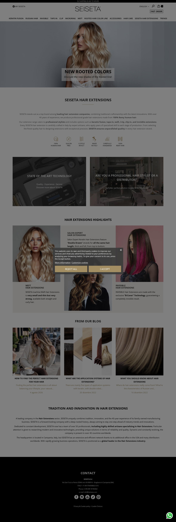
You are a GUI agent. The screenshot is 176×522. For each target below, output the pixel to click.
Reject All (71, 269)
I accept (105, 269)
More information (63, 262)
